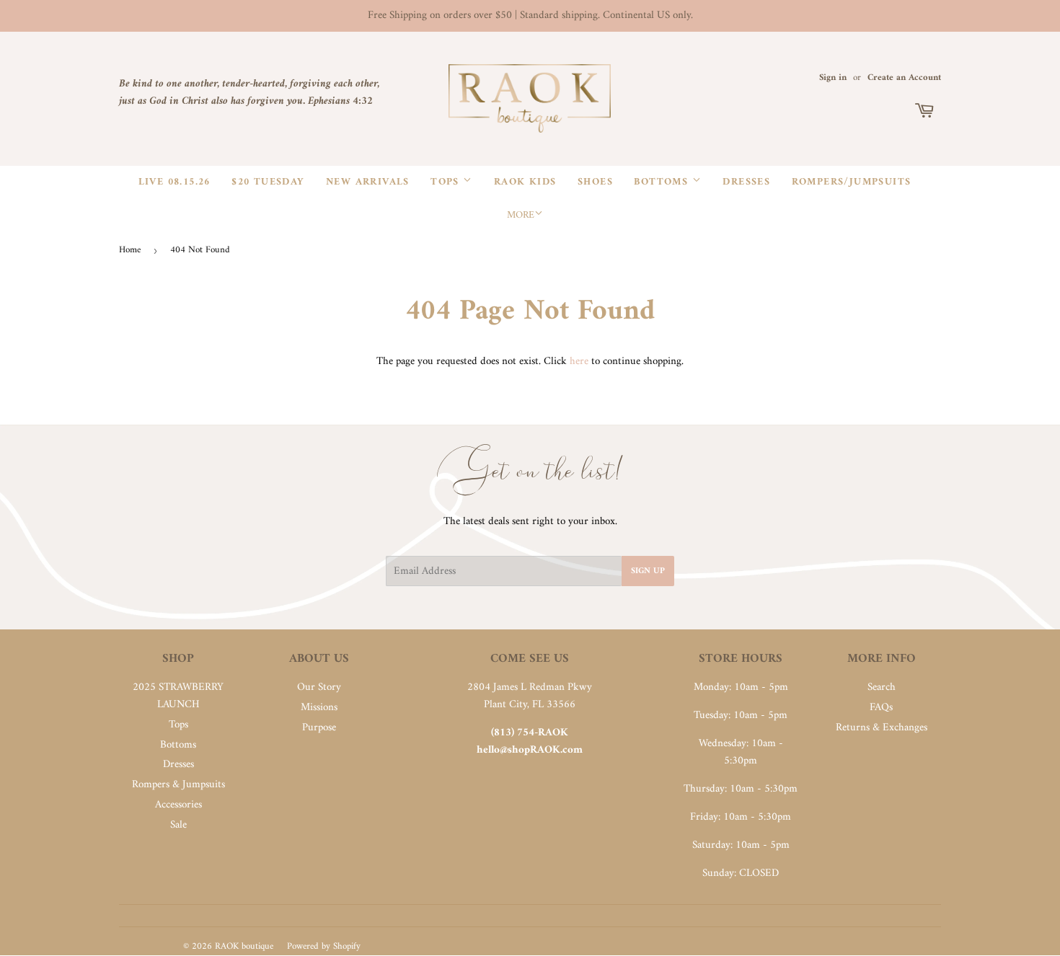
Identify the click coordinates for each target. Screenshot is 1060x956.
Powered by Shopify (324, 946)
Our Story (319, 687)
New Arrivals (368, 182)
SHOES (595, 182)
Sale (178, 825)
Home (130, 250)
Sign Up (648, 571)
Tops (446, 182)
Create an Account (904, 78)
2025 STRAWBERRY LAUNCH (178, 696)
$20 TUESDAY (267, 182)
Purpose (319, 728)
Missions (319, 707)
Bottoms (663, 182)
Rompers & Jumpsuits (178, 785)
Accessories (178, 805)
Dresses (746, 182)
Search (881, 687)
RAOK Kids (525, 182)
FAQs (881, 707)
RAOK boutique (244, 946)
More (520, 215)
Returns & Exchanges (881, 728)
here (579, 361)
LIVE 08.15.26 (174, 182)
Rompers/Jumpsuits (851, 182)
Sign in (833, 78)
